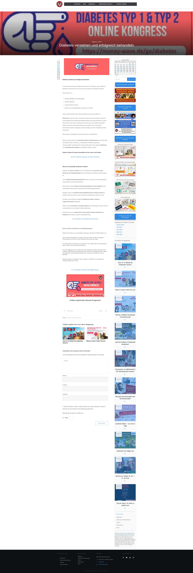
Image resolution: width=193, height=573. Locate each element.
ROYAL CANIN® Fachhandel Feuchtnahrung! (125, 307)
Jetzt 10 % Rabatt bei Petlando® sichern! (74, 336)
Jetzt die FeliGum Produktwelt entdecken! (125, 335)
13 (124, 67)
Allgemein (119, 517)
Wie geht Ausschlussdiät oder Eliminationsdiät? (125, 389)
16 (133, 67)
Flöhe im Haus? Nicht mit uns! (97, 336)
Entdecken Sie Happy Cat (125, 442)
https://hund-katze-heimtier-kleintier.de (124, 534)
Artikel (118, 522)
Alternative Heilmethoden (123, 519)
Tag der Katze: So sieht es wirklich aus (125, 496)
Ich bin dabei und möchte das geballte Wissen (86, 270)
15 (130, 67)
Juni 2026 (119, 229)
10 (115, 67)
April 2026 (119, 234)
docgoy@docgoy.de (103, 564)
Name (65, 375)
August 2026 (120, 225)
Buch (117, 527)
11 (118, 67)
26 (121, 71)
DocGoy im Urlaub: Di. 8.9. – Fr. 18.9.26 (125, 469)
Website (65, 394)
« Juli (116, 75)
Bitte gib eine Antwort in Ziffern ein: (73, 413)
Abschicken (101, 423)
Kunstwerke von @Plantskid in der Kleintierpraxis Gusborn (125, 362)
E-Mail (65, 385)
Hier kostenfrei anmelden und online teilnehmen (86, 157)
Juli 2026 (119, 227)
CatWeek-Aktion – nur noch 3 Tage (125, 416)
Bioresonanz (119, 525)
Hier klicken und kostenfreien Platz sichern (86, 219)
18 (118, 69)
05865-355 (101, 561)
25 (118, 71)
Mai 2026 (119, 232)
